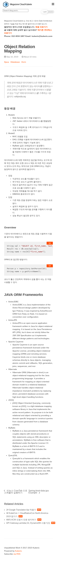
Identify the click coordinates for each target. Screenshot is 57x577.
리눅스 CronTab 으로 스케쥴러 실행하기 (15, 492)
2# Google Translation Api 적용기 (21, 510)
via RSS (16, 554)
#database (15, 62)
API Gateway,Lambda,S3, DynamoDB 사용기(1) (28, 523)
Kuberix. (18, 551)
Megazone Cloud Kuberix (20, 4)
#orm (23, 62)
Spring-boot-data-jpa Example (38, 492)
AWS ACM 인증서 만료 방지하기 (21, 519)
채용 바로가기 (41, 27)
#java (6, 62)
